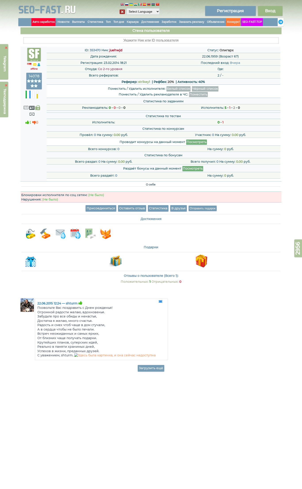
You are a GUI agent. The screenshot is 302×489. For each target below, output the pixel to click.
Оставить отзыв (132, 208)
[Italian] (140, 5)
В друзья (178, 208)
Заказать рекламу (191, 21)
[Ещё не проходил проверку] (31, 107)
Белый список (178, 89)
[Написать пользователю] (34, 64)
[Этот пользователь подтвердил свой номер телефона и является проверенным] (37, 107)
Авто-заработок (43, 21)
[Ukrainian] (131, 5)
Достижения (150, 21)
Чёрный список (205, 89)
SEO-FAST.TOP (252, 21)
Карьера (133, 21)
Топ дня (118, 21)
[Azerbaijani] (153, 5)
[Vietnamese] (157, 5)
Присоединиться (101, 208)
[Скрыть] (6, 47)
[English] (122, 5)
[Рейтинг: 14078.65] (34, 86)
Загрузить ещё (151, 368)
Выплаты (78, 21)
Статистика (95, 21)
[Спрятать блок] (122, 11)
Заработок (169, 21)
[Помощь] (276, 22)
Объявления (215, 21)
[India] (135, 5)
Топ (108, 21)
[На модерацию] (160, 301)
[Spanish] (144, 5)
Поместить (198, 94)
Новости (63, 21)
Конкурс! (233, 21)
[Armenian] (149, 5)
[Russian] (126, 5)
